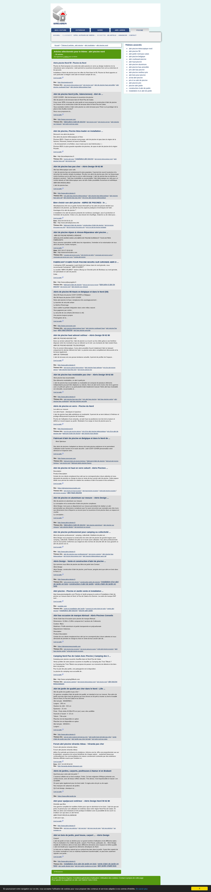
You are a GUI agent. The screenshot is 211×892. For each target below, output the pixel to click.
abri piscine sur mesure (80, 287)
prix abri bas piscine (89, 399)
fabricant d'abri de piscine (73, 225)
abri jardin (120, 30)
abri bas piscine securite (82, 330)
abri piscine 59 (134, 51)
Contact (132, 35)
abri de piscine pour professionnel (75, 554)
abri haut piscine (65, 330)
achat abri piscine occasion (75, 651)
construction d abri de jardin (81, 584)
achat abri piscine (136, 78)
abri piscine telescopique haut (80, 87)
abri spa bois (82, 828)
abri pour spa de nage (94, 828)
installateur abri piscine (84, 159)
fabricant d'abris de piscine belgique (74, 461)
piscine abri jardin (86, 611)
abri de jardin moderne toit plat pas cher (76, 737)
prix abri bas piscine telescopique (75, 196)
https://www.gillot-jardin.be (67, 796)
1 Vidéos (66, 56)
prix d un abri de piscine (138, 80)
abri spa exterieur (107, 828)
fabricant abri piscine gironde (90, 284)
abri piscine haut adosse (93, 367)
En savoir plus (142, 889)
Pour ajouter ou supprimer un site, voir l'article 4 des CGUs (74, 880)
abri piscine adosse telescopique (74, 367)
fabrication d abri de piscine (74, 122)
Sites (76, 35)
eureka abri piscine (79, 257)
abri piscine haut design (90, 433)
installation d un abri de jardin (140, 91)
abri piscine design (66, 527)
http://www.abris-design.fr (66, 193)
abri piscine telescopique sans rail (94, 556)
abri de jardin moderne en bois (85, 866)
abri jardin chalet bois (107, 866)
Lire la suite (57, 78)
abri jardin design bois (66, 866)
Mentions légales (65, 878)
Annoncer (122, 35)
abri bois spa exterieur (70, 828)
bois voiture (60, 30)
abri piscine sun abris (87, 255)
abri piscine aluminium (94, 525)
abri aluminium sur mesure (82, 527)
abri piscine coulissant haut (95, 328)
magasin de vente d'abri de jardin (96, 608)
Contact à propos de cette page (131, 878)
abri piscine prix (135, 83)
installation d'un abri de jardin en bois (80, 864)
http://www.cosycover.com (67, 119)
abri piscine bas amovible (139, 67)
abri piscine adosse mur (85, 369)
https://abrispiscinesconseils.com (69, 488)
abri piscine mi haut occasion (72, 491)
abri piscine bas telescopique (98, 196)
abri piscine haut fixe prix (67, 369)
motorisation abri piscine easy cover (63, 257)
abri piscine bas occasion (71, 649)
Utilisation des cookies (109, 878)
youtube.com (62, 606)
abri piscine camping (95, 554)
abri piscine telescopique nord (73, 85)
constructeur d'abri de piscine (93, 225)
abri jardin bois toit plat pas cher (100, 737)
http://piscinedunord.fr (65, 82)
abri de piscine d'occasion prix (76, 227)
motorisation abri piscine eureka (103, 255)
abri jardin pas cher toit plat (81, 739)
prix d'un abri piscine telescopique (94, 198)
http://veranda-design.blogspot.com (70, 766)
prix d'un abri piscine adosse (72, 431)
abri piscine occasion (59, 493)
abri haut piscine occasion (90, 491)
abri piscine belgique (137, 56)
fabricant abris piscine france (81, 463)
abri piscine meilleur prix (138, 72)
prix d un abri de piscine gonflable (96, 227)
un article (111, 35)
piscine (139, 30)
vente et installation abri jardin (74, 608)
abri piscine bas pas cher (72, 198)
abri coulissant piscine (137, 59)
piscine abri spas (69, 159)
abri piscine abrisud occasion (88, 649)
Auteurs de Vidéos (87, 35)
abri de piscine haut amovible (105, 85)
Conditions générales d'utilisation (86, 878)
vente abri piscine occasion (107, 491)
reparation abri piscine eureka (72, 255)
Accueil (56, 35)
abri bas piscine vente (105, 399)
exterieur (80, 30)
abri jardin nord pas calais (70, 124)
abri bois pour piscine (137, 75)
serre (100, 30)
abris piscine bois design (71, 582)
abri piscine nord (88, 85)
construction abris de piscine (90, 582)
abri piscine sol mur (104, 122)
